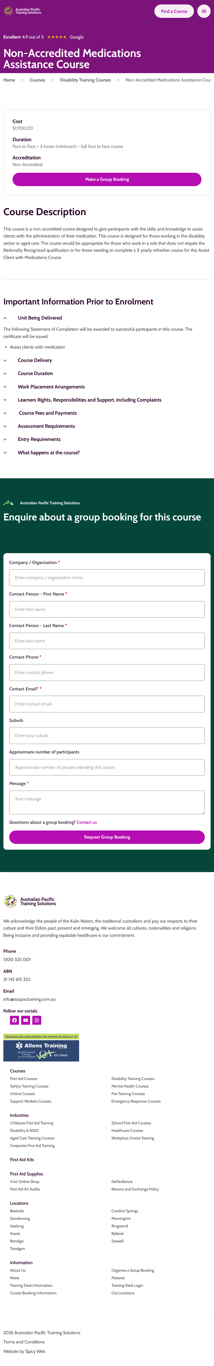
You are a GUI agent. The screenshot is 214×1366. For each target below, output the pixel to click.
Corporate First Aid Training (32, 1145)
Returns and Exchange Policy (135, 1189)
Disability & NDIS (24, 1130)
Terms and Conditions (24, 1342)
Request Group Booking (107, 837)
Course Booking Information (33, 1292)
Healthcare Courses (127, 1130)
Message (19, 783)
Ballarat (117, 1233)
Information (21, 1262)
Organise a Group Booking (132, 1270)
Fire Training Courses (128, 1093)
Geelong (17, 1225)
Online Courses (22, 1093)
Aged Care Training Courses (32, 1138)
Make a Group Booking (107, 179)
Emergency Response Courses (136, 1101)
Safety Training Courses (29, 1086)
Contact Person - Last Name (38, 625)
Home (9, 80)
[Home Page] (22, 11)
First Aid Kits (22, 1159)
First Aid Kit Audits (25, 1189)
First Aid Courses (23, 1078)
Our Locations (123, 1292)
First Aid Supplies (26, 1174)
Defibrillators (122, 1181)
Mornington (121, 1218)
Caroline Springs (124, 1210)
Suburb (16, 720)
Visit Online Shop (24, 1181)
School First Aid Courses (131, 1122)
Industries (19, 1115)
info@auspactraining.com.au (29, 999)
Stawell (117, 1240)
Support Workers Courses (30, 1101)
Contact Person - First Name (38, 594)
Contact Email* (25, 689)
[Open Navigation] (204, 11)
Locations (19, 1203)
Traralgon (17, 1248)
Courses (37, 80)
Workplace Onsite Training (132, 1138)
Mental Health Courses (130, 1086)
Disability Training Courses (85, 80)
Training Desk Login (127, 1285)
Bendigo (17, 1240)
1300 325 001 (16, 959)
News (14, 1277)
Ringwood (119, 1225)
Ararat (15, 1233)
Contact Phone (25, 657)
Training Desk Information (31, 1285)
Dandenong (20, 1218)
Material (118, 1277)
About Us (18, 1270)
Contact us (87, 822)
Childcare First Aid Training (31, 1122)
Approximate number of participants (44, 752)
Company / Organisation (34, 562)
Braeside (17, 1210)
